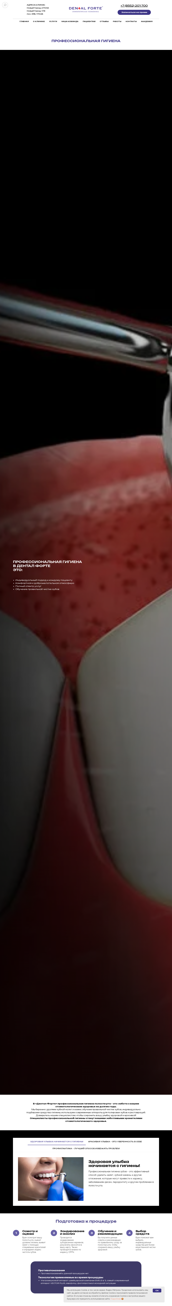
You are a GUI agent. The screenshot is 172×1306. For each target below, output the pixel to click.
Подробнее (116, 1299)
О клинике (39, 21)
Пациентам (89, 21)
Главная (24, 21)
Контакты (131, 21)
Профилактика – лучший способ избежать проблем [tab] (86, 1148)
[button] (134, 12)
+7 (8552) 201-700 (134, 5)
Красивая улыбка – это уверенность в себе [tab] (115, 1141)
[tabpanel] (86, 1179)
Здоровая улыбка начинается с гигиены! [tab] (56, 1141)
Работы (117, 21)
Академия (146, 21)
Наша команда (69, 21)
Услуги (53, 21)
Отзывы (104, 21)
